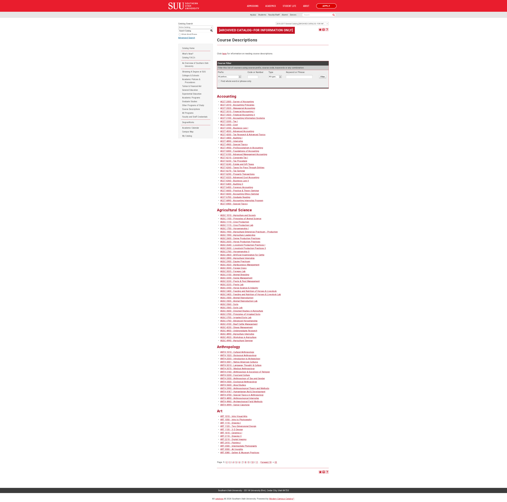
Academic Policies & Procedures (191, 81)
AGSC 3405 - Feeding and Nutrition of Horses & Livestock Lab (250, 294)
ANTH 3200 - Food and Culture (235, 375)
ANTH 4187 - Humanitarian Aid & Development (242, 391)
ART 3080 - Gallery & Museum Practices (239, 452)
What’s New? (187, 53)
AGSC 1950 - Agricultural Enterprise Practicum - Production (249, 232)
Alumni (285, 15)
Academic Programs (191, 97)
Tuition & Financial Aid (191, 86)
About (306, 5)
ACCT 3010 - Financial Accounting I (237, 111)
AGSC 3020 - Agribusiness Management (239, 265)
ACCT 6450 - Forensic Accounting (236, 187)
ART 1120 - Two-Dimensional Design (238, 426)
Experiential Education (191, 94)
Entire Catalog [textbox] (184, 27)
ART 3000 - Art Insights (231, 449)
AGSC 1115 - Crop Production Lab (236, 225)
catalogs (219, 499)
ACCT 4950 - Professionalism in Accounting (241, 148)
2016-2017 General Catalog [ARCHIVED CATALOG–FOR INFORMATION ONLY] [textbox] (302, 24)
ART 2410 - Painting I (230, 442)
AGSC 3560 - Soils (229, 304)
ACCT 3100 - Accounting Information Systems (242, 118)
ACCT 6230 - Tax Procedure (233, 161)
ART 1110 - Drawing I (230, 423)
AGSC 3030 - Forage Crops (233, 268)
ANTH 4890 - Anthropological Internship (239, 398)
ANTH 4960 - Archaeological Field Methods (241, 401)
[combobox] (302, 23)
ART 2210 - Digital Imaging (233, 439)
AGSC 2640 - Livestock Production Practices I (242, 245)
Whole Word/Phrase (189, 34)
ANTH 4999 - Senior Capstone (235, 405)
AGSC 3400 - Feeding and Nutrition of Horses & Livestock (248, 291)
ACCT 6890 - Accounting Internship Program (241, 200)
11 (256, 462)
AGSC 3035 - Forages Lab (233, 271)
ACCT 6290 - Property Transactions (237, 174)
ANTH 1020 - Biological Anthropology (238, 355)
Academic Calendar (190, 128)
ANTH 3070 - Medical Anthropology (237, 368)
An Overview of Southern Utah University (195, 64)
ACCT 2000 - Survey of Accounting (237, 101)
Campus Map (187, 131)
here (224, 53)
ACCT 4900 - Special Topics (234, 144)
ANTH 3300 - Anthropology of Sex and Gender (242, 378)
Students (262, 15)
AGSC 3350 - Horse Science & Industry (239, 288)
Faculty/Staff (274, 15)
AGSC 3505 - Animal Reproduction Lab (239, 301)
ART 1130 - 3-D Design (231, 429)
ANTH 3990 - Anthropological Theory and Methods (244, 388)
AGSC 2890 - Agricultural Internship (237, 258)
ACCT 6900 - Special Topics (234, 204)
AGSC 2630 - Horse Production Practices (240, 241)
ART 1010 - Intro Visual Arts (233, 416)
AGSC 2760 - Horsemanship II (235, 251)
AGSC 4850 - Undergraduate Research (238, 330)
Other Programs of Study (193, 105)
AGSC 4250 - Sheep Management (236, 327)
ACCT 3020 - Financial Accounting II (237, 115)
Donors (293, 15)
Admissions (253, 5)
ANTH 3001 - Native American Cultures (239, 362)
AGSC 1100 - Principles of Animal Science (240, 218)
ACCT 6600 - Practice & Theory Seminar (239, 190)
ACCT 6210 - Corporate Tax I (234, 157)
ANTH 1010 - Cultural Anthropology (237, 352)
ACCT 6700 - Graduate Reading (235, 197)
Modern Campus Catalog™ (281, 499)
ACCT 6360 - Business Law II (234, 181)
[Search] (334, 15)
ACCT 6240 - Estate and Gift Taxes (237, 164)
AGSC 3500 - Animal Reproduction (236, 298)
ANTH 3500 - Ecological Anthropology (238, 382)
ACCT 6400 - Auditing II (231, 184)
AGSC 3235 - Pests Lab (231, 284)
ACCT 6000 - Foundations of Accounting (239, 151)
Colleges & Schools (190, 75)
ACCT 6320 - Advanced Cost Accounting (239, 177)
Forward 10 (265, 462)
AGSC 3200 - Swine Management (236, 278)
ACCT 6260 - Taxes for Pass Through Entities (242, 167)
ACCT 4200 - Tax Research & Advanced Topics (243, 134)
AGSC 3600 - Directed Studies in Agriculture (241, 311)
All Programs (188, 113)
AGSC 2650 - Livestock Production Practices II (243, 248)
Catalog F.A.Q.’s (188, 57)
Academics (270, 5)
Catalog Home (188, 48)
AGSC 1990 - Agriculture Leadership (237, 235)
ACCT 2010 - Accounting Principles (237, 105)
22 (276, 462)
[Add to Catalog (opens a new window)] (320, 29)
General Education (190, 90)
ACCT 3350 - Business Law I (234, 128)
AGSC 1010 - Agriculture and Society (238, 215)
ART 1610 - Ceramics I (231, 433)
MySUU (253, 15)
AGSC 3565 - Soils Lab (231, 307)
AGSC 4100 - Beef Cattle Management (239, 324)
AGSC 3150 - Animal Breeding (234, 274)
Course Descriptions (191, 109)
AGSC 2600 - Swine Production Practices (240, 238)
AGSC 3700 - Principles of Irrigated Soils (240, 314)
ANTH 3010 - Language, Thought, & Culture (241, 365)
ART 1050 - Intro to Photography (236, 419)
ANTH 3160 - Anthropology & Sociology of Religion (245, 372)
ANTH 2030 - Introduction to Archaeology (240, 358)
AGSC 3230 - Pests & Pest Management (240, 281)
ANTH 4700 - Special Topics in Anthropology (242, 395)
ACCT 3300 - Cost (229, 124)
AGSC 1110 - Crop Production (234, 222)
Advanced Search (186, 38)
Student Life (289, 5)
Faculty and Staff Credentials (195, 117)
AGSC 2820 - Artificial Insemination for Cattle (242, 255)
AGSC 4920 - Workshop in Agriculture (238, 337)
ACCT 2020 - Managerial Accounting (237, 108)
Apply (326, 6)
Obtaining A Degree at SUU (194, 71)
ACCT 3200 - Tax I (229, 121)
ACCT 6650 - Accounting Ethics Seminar (239, 194)
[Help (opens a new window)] (327, 29)
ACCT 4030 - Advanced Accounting (237, 131)
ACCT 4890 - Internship (231, 141)
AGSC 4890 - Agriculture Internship (237, 334)
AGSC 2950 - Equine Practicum (235, 261)
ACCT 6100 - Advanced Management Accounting (243, 154)
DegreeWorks (188, 122)
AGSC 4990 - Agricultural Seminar (236, 340)
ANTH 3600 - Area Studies (233, 385)
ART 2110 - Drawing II (231, 436)
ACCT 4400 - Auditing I (231, 138)
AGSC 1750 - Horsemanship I (234, 228)
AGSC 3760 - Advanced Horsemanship (239, 321)
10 (252, 462)
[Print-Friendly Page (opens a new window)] (323, 29)
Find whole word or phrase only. (236, 81)
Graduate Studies (189, 101)
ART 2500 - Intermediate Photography (238, 446)
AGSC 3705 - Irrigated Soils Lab (235, 317)
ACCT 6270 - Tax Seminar (232, 171)
